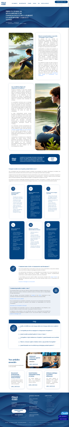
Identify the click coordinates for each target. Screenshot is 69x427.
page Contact (54, 277)
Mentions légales (32, 422)
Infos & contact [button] (45, 3)
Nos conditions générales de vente (24, 424)
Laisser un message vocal (15, 313)
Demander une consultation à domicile (18, 305)
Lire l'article (33, 364)
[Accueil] (3, 3)
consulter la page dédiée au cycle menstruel (21, 129)
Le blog (34, 3)
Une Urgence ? (63, 416)
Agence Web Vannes (59, 422)
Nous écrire (63, 419)
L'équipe (29, 3)
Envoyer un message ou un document (27, 281)
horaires (33, 295)
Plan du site (50, 424)
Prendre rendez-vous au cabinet (17, 298)
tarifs (40, 295)
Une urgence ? (19, 415)
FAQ (39, 3)
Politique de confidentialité (44, 422)
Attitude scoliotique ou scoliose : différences (51, 374)
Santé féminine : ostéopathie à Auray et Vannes (34, 374)
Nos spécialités (22, 3)
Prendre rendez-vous (61, 1)
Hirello (53, 422)
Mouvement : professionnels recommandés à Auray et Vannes (15, 375)
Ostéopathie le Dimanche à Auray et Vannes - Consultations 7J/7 (50, 411)
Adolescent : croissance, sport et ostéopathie (34, 358)
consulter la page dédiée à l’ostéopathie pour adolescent (48, 74)
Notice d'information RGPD (39, 424)
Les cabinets (14, 3)
